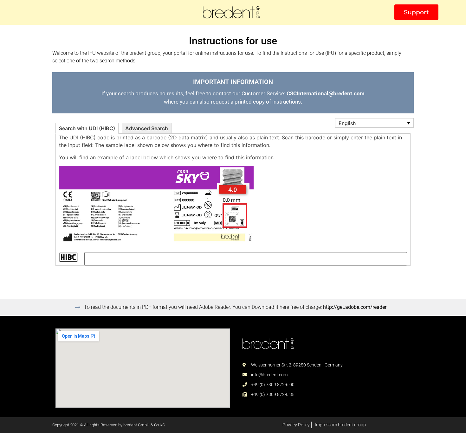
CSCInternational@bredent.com (326, 93)
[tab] (87, 128)
